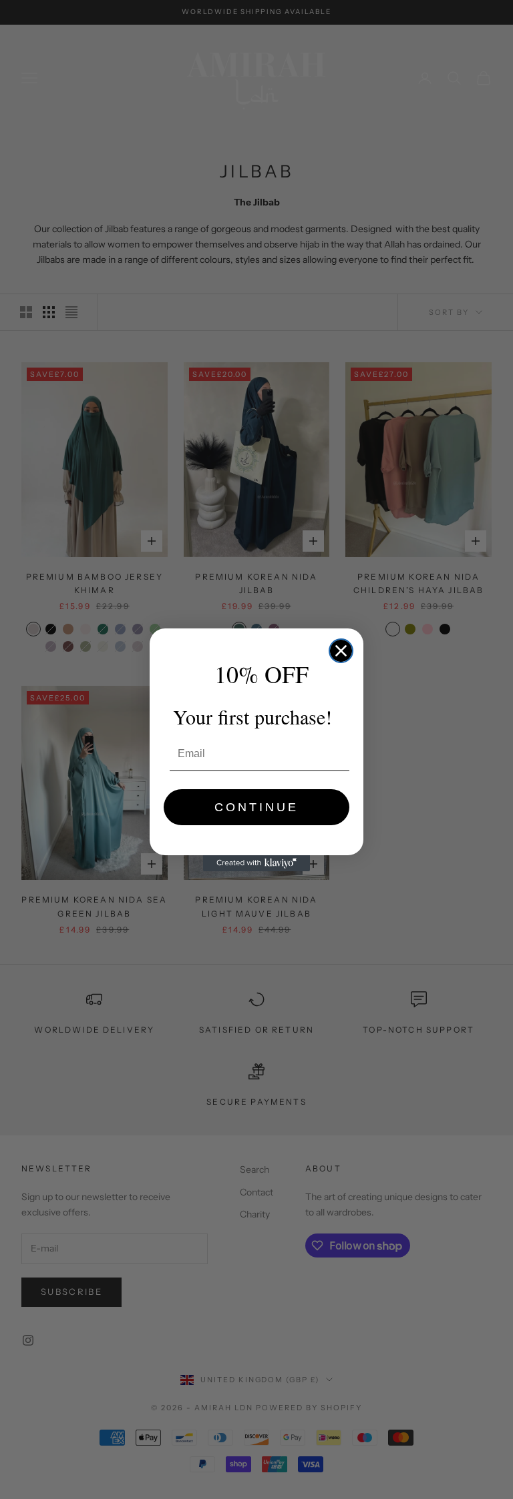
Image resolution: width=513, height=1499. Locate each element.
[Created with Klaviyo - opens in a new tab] (256, 863)
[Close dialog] (341, 650)
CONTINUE (256, 807)
